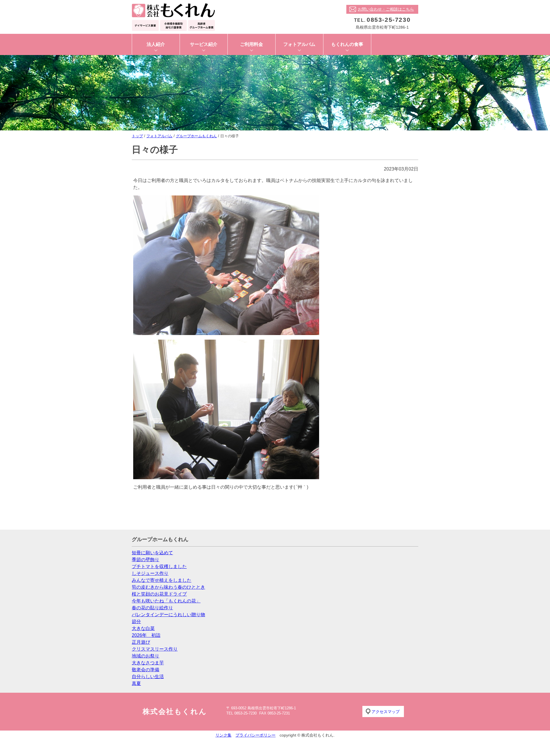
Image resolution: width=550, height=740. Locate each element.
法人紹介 (156, 44)
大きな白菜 (143, 628)
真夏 (136, 683)
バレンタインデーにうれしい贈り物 (168, 614)
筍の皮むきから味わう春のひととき (168, 587)
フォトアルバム (299, 44)
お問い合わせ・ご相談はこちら (386, 9)
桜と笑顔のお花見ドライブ (159, 594)
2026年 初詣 (146, 635)
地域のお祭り (145, 655)
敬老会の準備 (145, 669)
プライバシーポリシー (255, 735)
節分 (136, 621)
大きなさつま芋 (148, 662)
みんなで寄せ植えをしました (161, 580)
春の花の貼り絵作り (152, 607)
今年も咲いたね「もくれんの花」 (166, 600)
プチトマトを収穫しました (159, 566)
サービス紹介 (203, 44)
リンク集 (223, 735)
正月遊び (141, 642)
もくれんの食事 (347, 44)
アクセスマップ (386, 711)
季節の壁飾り (145, 559)
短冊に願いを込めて (152, 552)
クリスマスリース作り (155, 649)
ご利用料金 (251, 44)
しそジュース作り (150, 573)
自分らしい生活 (148, 676)
